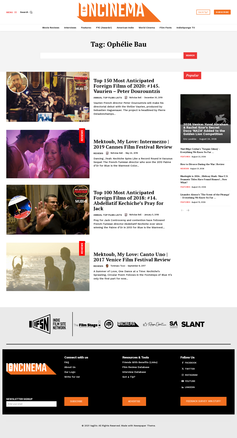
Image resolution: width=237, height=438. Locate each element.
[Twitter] (182, 369)
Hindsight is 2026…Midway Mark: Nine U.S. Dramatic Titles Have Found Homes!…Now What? (204, 179)
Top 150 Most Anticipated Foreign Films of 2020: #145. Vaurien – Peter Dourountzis (127, 85)
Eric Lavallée (189, 139)
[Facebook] (182, 363)
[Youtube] (182, 381)
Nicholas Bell (135, 97)
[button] (27, 12)
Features (185, 157)
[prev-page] (182, 210)
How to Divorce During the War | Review (202, 164)
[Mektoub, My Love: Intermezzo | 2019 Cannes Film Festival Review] (47, 153)
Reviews (98, 153)
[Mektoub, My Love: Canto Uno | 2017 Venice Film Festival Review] (47, 266)
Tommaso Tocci (117, 266)
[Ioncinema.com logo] (31, 369)
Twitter (190, 369)
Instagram (191, 375)
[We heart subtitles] (119, 11)
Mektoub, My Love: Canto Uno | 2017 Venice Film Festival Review (132, 257)
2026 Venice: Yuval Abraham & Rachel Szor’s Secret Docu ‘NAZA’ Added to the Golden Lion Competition (205, 129)
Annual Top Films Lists (108, 97)
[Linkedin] (182, 387)
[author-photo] (126, 97)
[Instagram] (182, 375)
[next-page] (188, 210)
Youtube (190, 381)
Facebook (191, 362)
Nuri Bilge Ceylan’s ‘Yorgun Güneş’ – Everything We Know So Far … (200, 150)
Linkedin (190, 387)
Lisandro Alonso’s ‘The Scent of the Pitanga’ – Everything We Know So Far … (205, 196)
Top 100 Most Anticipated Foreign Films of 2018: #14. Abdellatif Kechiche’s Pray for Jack (128, 200)
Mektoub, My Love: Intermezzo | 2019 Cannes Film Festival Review (133, 144)
